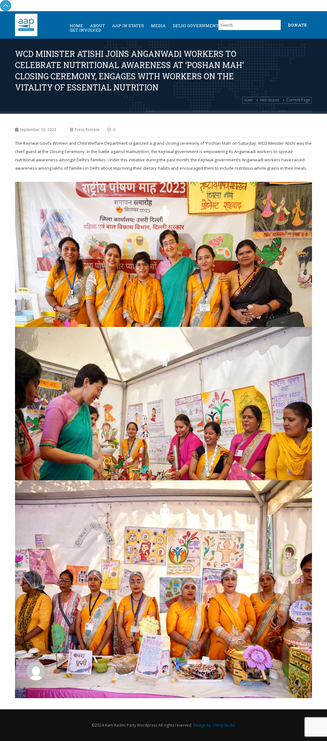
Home (248, 100)
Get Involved (85, 30)
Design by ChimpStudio (214, 725)
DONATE (297, 25)
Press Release (269, 100)
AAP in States (128, 25)
